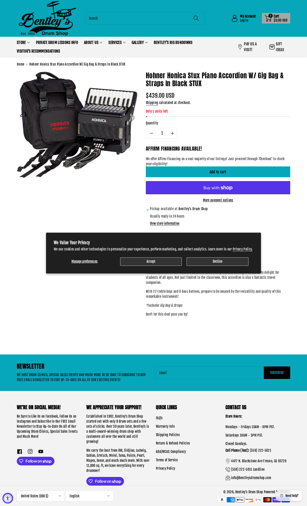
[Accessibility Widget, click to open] (7, 498)
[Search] (196, 18)
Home (20, 64)
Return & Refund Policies (173, 443)
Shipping (152, 103)
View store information (164, 223)
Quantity (152, 123)
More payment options (218, 200)
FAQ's (159, 418)
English (74, 496)
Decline (217, 261)
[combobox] (145, 18)
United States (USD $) (34, 496)
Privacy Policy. (243, 249)
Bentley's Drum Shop (249, 492)
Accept (151, 261)
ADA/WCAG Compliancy (171, 452)
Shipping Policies (168, 435)
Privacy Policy (165, 468)
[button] (276, 18)
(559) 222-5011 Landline (248, 469)
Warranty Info (165, 426)
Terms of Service (167, 460)
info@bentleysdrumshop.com (251, 478)
